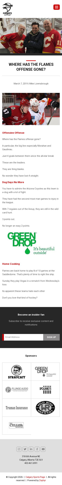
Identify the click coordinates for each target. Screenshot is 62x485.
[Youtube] (43, 449)
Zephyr (42, 480)
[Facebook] (37, 449)
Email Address (12, 337)
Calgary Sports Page (35, 477)
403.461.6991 (31, 463)
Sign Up (51, 337)
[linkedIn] (31, 449)
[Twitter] (25, 449)
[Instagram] (19, 449)
